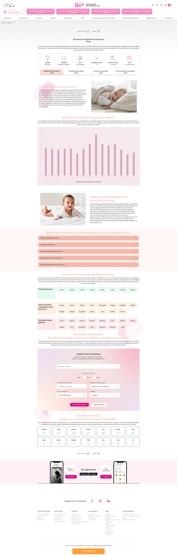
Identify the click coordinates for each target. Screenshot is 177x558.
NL (171, 5)
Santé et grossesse (75, 516)
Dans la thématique (62, 391)
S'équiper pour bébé (110, 530)
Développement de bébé (110, 516)
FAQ (67, 545)
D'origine (92, 391)
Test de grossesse (58, 519)
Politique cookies (97, 545)
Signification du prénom (52, 72)
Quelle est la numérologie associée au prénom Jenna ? (52, 264)
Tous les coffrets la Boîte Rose (43, 514)
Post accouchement (92, 519)
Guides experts (40, 519)
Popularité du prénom (76, 72)
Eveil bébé (108, 527)
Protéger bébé (108, 528)
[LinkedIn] (10, 6)
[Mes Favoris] (161, 5)
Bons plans (39, 517)
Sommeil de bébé (109, 521)
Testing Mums (168, 18)
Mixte (98, 377)
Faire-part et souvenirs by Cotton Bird (103, 18)
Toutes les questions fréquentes (129, 519)
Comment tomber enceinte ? (59, 521)
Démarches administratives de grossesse (79, 521)
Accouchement (92, 511)
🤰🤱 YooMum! (151, 18)
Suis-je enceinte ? (57, 517)
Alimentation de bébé (110, 525)
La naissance (90, 514)
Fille (79, 377)
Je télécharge (71, 476)
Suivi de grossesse (75, 514)
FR (169, 5)
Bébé (107, 511)
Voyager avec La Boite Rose (131, 18)
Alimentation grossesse (76, 519)
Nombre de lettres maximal (97, 382)
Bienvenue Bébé (91, 517)
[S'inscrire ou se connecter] (157, 5)
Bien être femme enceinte (76, 517)
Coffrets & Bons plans (13, 12)
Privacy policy (88, 545)
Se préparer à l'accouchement (94, 516)
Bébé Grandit (108, 532)
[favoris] (88, 31)
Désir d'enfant (58, 511)
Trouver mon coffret (41, 516)
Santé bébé (108, 517)
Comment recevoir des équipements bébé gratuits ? (131, 516)
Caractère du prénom (100, 72)
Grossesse (74, 511)
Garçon (88, 377)
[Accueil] (87, 5)
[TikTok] (13, 6)
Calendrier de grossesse (76, 523)
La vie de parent (109, 534)
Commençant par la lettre (64, 382)
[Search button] (152, 5)
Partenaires (72, 545)
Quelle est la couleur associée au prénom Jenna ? (51, 258)
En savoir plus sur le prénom (125, 72)
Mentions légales (80, 545)
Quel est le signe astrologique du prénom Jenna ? (51, 251)
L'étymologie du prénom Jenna (47, 244)
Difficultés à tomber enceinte (60, 514)
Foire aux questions (128, 511)
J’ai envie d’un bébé (58, 516)
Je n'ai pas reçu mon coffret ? (128, 514)
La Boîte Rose (7, 18)
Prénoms (8, 22)
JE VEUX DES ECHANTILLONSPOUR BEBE (88, 551)
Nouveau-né (108, 514)
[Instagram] (7, 6)
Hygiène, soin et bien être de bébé (112, 519)
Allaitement (108, 523)
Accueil (3, 22)
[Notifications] (165, 5)
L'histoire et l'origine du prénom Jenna (49, 238)
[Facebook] (4, 6)
